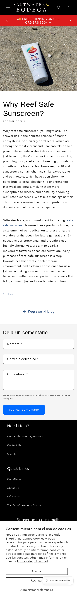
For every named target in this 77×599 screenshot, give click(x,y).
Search (11, 454)
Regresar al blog (41, 311)
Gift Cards (13, 496)
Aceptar (37, 571)
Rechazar (37, 580)
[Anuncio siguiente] (70, 21)
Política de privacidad (32, 561)
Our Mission (14, 479)
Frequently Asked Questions (25, 436)
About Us (13, 488)
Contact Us (14, 445)
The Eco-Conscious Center (24, 505)
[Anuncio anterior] (7, 21)
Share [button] (10, 294)
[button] (8, 7)
